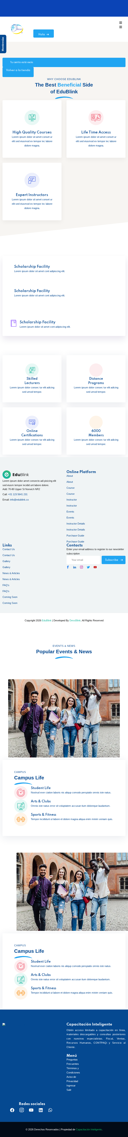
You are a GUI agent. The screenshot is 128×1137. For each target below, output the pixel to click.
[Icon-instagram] (21, 1110)
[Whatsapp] (50, 1110)
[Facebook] (12, 1110)
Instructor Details (75, 523)
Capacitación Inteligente (89, 1129)
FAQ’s (5, 585)
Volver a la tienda (18, 70)
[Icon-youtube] (31, 1110)
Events (70, 511)
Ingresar (71, 1085)
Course (70, 487)
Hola (41, 34)
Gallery (6, 561)
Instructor (71, 499)
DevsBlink (75, 620)
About (69, 475)
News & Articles (11, 573)
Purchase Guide (75, 535)
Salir (68, 1089)
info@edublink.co (19, 499)
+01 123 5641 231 (18, 494)
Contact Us (8, 549)
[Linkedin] (40, 1110)
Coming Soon (9, 597)
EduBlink (47, 620)
